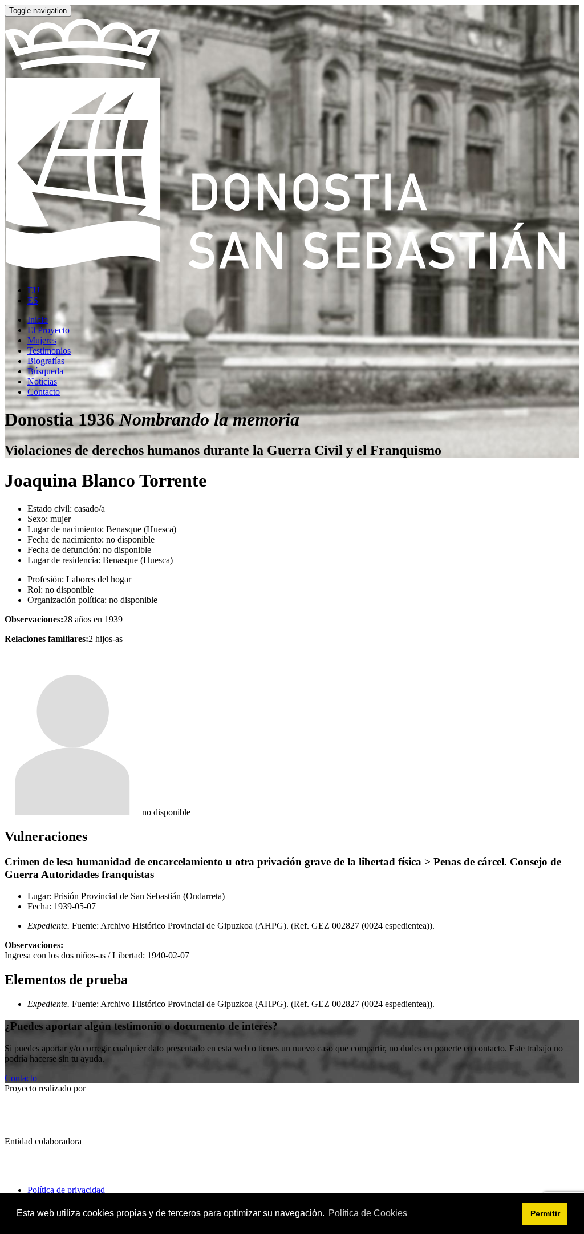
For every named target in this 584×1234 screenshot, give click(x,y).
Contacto (21, 1078)
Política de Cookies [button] (367, 1213)
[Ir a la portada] (292, 271)
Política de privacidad (66, 1190)
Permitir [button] (545, 1213)
